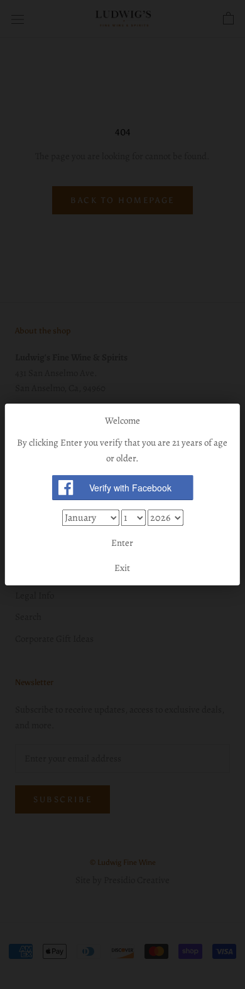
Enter (122, 542)
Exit (122, 568)
